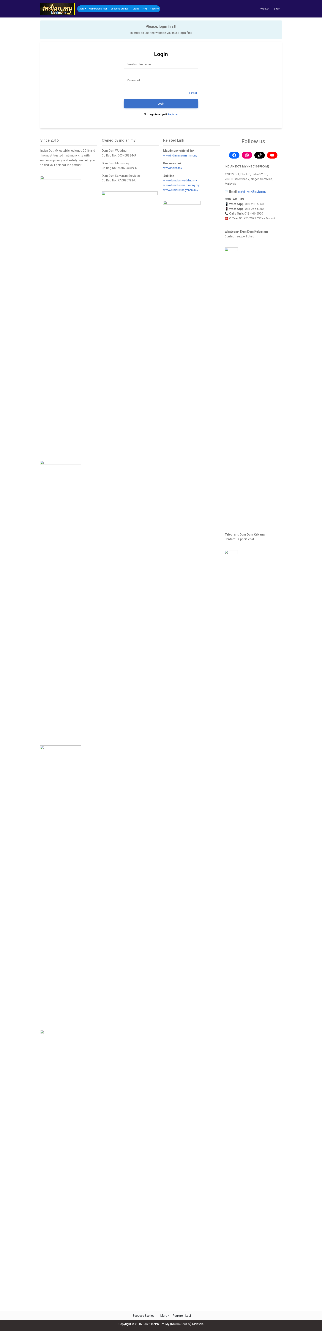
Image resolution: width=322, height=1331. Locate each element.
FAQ (145, 8)
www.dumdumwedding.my (180, 180)
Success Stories (119, 8)
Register (264, 8)
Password (133, 80)
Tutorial (135, 8)
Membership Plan (98, 8)
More (81, 8)
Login (277, 8)
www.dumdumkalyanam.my (180, 190)
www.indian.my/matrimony (180, 155)
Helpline (154, 8)
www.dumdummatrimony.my (181, 185)
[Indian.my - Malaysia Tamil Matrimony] (58, 9)
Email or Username (138, 64)
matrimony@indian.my (252, 191)
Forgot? (193, 92)
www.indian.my (172, 168)
